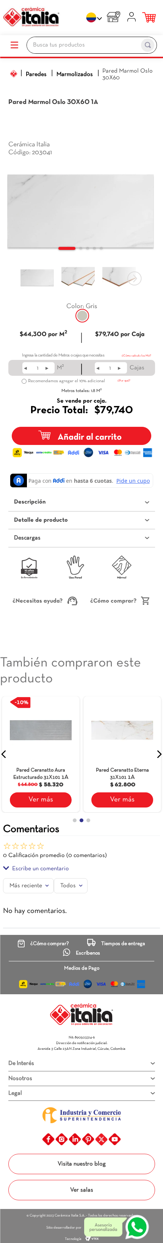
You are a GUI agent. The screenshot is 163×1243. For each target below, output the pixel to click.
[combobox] (92, 46)
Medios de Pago (81, 968)
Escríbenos (88, 953)
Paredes (36, 74)
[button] (82, 315)
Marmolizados (74, 74)
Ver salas (81, 1190)
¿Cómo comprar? (113, 601)
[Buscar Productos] (147, 45)
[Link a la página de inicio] (13, 73)
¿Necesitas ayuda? (38, 601)
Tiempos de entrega (123, 943)
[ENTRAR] (132, 18)
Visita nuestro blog (82, 1164)
